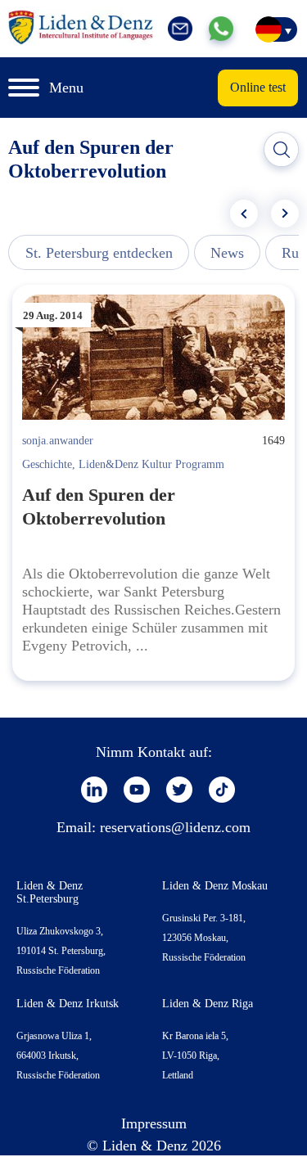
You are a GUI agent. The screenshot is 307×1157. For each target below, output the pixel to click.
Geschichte (47, 464)
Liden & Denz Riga (207, 1003)
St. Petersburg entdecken (99, 253)
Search (281, 149)
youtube (137, 790)
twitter (179, 790)
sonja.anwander (57, 440)
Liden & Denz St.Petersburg (49, 892)
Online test (258, 87)
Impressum (154, 1123)
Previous (244, 213)
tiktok (222, 790)
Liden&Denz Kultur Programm (151, 464)
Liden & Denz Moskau (215, 886)
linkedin (94, 790)
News (227, 253)
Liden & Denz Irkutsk (67, 1003)
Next (285, 213)
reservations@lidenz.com (175, 827)
